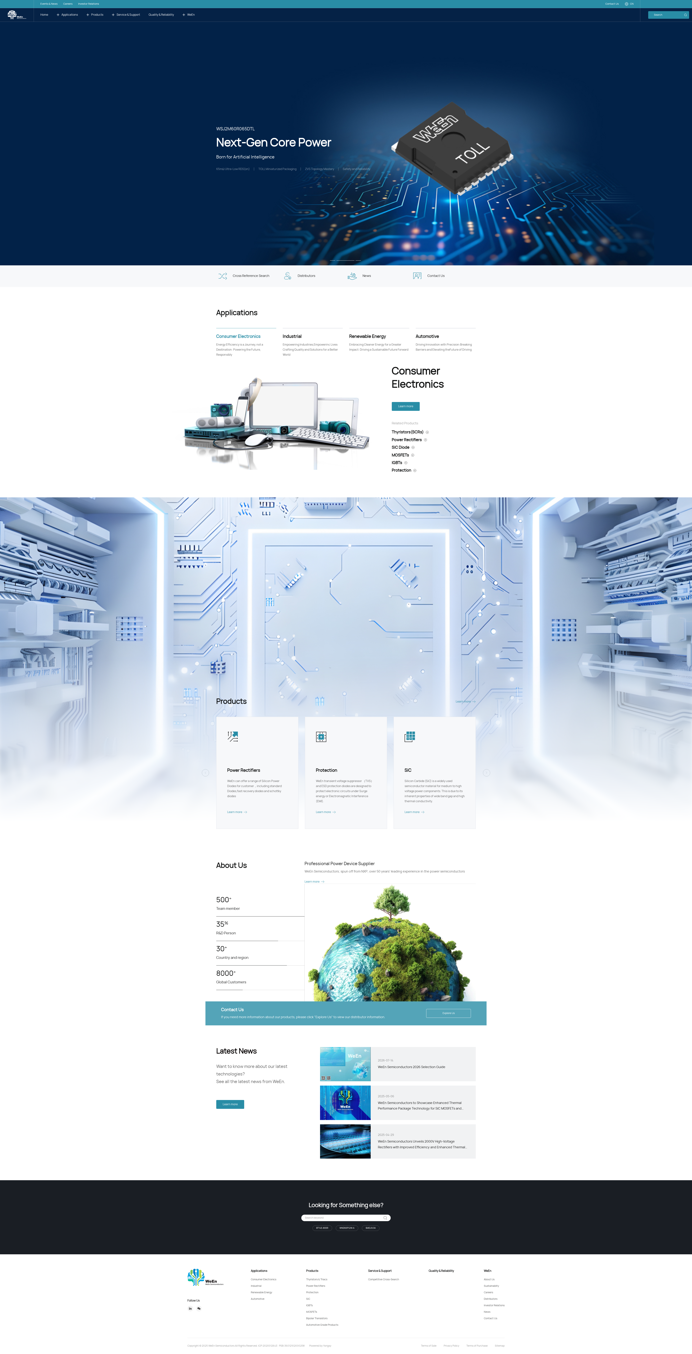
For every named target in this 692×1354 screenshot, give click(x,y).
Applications (69, 14)
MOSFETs (400, 455)
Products (97, 14)
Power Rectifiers (407, 440)
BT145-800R (322, 1228)
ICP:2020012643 (267, 1346)
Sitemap (500, 1346)
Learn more (405, 406)
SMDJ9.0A (371, 1228)
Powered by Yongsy (320, 1346)
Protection (401, 470)
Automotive (257, 1299)
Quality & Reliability (161, 14)
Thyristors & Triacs (316, 1279)
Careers (67, 4)
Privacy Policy (451, 1346)
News (487, 1312)
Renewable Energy (261, 1292)
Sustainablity (491, 1286)
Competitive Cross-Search (383, 1279)
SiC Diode (400, 447)
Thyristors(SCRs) (408, 432)
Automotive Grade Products (322, 1325)
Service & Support (128, 14)
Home (44, 14)
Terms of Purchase (477, 1346)
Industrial (256, 1286)
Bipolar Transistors (316, 1318)
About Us (489, 1279)
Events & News (48, 4)
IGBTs (397, 463)
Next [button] (690, 132)
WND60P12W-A (347, 1228)
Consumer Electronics (263, 1279)
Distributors (490, 1299)
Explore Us (449, 1013)
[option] (346, 132)
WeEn (191, 14)
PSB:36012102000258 (292, 1346)
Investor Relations (88, 4)
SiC (308, 1299)
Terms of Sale (428, 1346)
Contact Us (612, 4)
